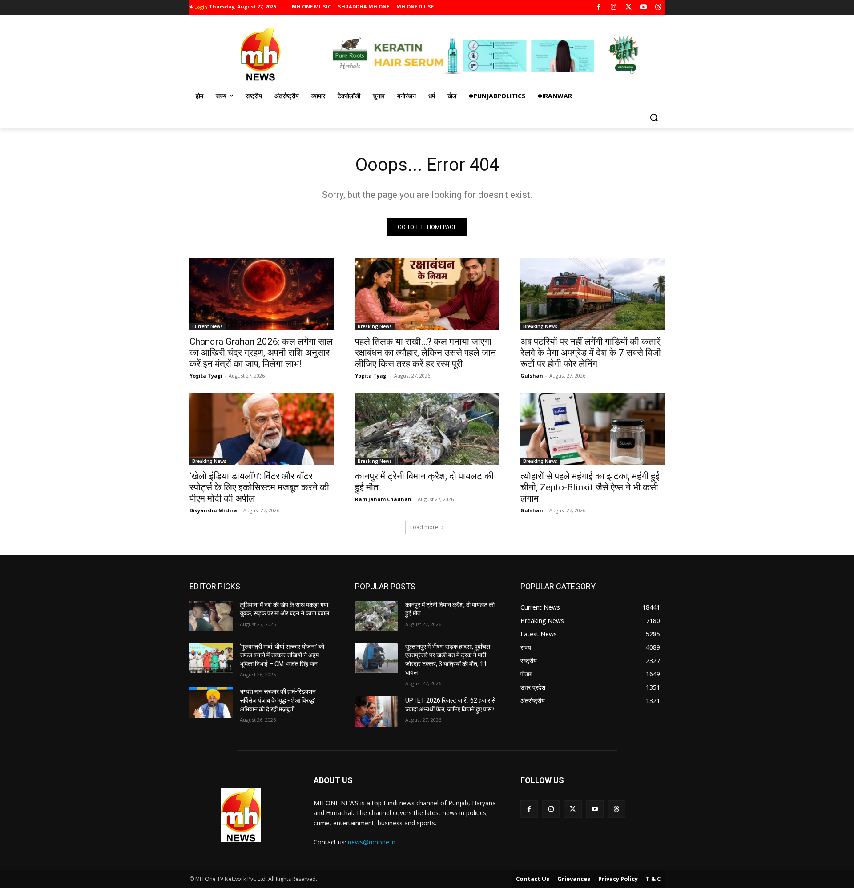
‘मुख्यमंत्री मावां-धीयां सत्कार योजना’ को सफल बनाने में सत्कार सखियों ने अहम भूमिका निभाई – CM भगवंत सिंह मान (282, 655)
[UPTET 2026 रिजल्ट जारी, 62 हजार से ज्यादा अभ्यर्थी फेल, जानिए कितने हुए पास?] (376, 711)
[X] (628, 7)
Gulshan (531, 375)
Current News (207, 326)
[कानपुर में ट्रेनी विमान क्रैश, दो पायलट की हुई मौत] (427, 429)
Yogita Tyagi (205, 375)
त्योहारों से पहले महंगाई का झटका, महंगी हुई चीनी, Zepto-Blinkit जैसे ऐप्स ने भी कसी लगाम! (590, 487)
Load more (424, 527)
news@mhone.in (371, 842)
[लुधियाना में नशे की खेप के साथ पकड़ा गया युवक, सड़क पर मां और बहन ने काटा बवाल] (211, 616)
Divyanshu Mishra (213, 510)
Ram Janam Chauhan (383, 499)
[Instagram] (613, 7)
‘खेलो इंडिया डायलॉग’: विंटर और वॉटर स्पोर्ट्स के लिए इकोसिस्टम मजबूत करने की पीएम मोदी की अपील (259, 487)
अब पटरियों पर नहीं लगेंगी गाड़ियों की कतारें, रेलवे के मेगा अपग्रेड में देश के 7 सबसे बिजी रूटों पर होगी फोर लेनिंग (591, 352)
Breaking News (375, 326)
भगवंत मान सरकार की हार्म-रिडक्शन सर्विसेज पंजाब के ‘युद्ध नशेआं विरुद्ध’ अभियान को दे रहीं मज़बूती (278, 700)
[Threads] (658, 7)
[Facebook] (598, 7)
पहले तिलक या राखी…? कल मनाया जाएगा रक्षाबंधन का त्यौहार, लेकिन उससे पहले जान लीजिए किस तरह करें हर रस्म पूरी (425, 352)
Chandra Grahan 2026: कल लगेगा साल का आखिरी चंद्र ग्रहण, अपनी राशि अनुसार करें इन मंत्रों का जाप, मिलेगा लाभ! (261, 352)
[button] (654, 117)
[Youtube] (643, 7)
